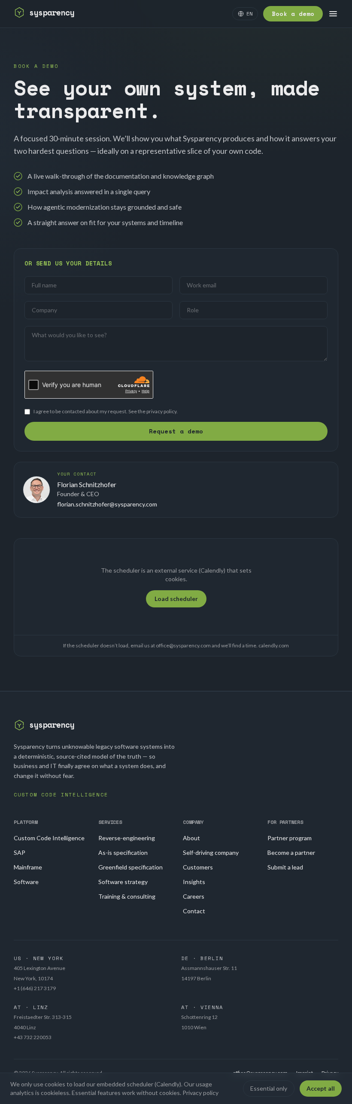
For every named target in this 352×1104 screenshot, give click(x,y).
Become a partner (291, 852)
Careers (193, 896)
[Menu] (333, 14)
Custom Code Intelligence (49, 838)
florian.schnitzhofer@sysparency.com (107, 504)
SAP (19, 852)
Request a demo (176, 431)
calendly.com (273, 645)
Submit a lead (285, 867)
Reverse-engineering (126, 838)
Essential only (268, 1088)
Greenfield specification (130, 867)
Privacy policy (200, 1092)
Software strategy (123, 881)
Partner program (289, 838)
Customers (198, 867)
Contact (194, 911)
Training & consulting (126, 896)
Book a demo (293, 13)
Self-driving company (211, 852)
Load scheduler (176, 598)
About (191, 838)
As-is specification (123, 852)
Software (26, 881)
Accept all (320, 1088)
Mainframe (28, 867)
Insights (194, 881)
